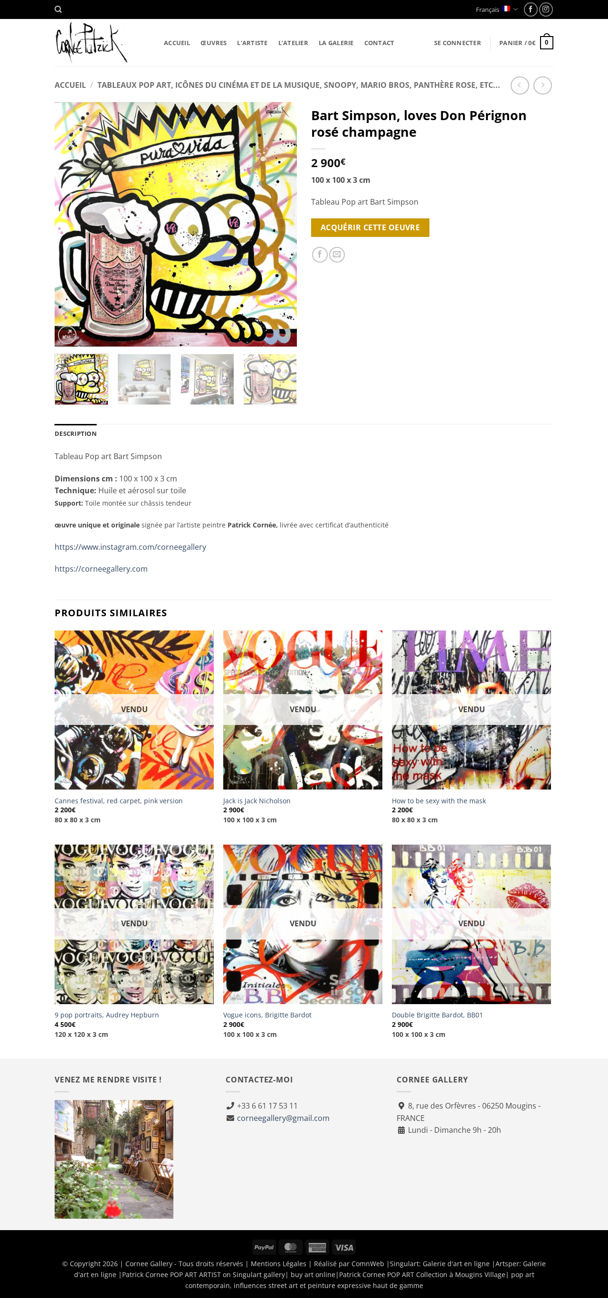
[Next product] (520, 85)
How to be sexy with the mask (439, 801)
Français (487, 9)
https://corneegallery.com (101, 569)
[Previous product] (542, 85)
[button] (457, 42)
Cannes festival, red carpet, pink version (119, 801)
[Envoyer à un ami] (337, 255)
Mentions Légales (278, 1263)
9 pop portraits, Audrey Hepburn (107, 1015)
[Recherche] (58, 9)
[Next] (280, 224)
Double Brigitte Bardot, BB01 (437, 1015)
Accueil (177, 42)
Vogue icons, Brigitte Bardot (267, 1015)
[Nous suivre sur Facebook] (531, 9)
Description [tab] (76, 433)
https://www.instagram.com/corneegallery (130, 547)
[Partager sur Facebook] (320, 255)
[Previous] (71, 224)
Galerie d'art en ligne (456, 1263)
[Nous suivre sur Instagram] (546, 9)
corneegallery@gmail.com (283, 1118)
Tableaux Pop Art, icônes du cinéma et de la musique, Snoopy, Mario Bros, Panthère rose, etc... (298, 85)
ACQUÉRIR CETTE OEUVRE (370, 227)
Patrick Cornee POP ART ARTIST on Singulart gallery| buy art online (228, 1274)
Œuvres (213, 42)
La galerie (336, 42)
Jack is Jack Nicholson (257, 801)
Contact (379, 42)
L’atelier (293, 42)
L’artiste (252, 42)
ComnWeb (368, 1263)
